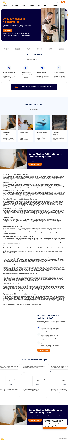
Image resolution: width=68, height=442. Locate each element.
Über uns (32, 5)
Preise (23, 5)
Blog (39, 5)
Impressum (55, 5)
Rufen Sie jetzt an (7, 30)
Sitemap (51, 431)
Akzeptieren (54, 427)
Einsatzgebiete (15, 5)
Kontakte (46, 5)
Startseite (5, 5)
